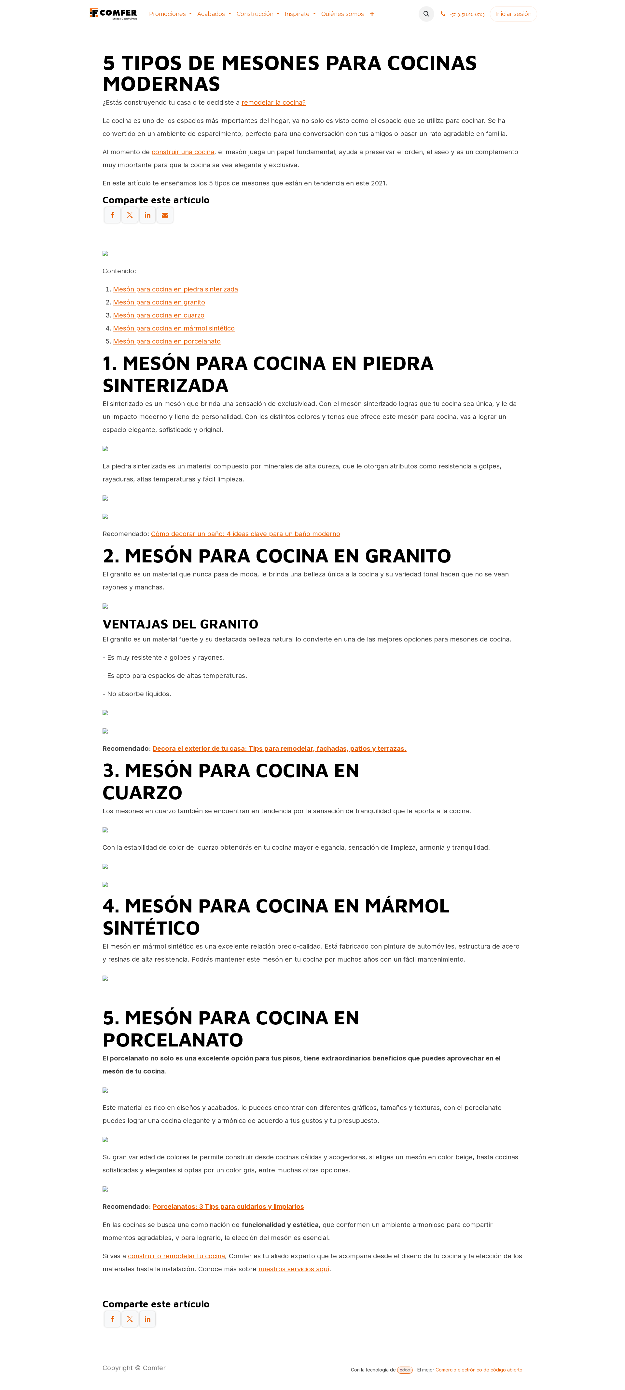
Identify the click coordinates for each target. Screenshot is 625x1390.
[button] (426, 14)
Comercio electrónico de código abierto (479, 1369)
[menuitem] (170, 14)
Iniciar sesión (513, 13)
